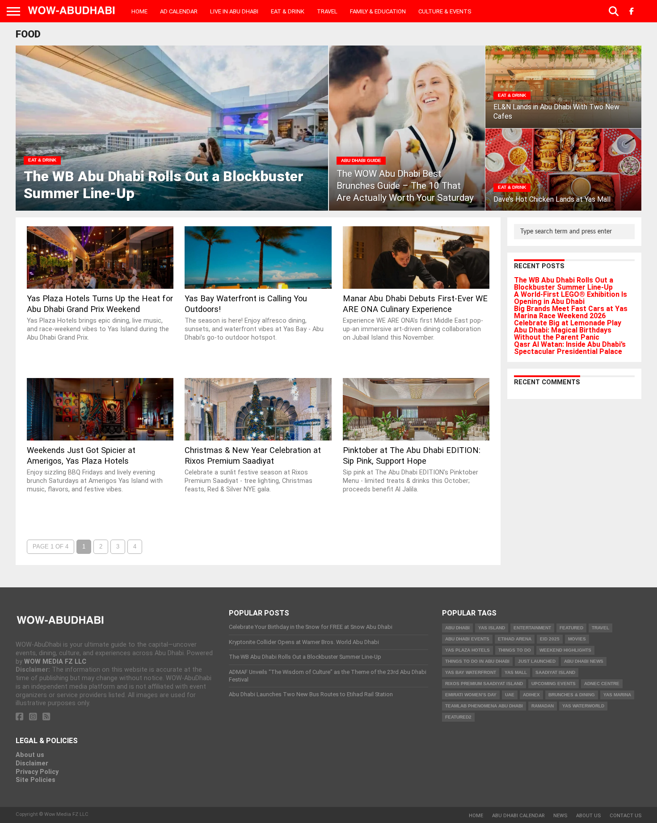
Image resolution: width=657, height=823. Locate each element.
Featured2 (458, 717)
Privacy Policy (37, 772)
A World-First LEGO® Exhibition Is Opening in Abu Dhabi (570, 298)
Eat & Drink (287, 11)
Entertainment (532, 627)
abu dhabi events (467, 638)
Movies (577, 638)
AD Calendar (179, 11)
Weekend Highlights (565, 650)
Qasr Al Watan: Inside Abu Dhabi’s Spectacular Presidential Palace (570, 348)
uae (509, 694)
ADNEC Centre (601, 683)
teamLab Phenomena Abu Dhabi (484, 705)
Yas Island (491, 627)
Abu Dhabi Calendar (518, 816)
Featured (571, 627)
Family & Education (378, 11)
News (560, 816)
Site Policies (35, 780)
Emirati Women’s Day (471, 694)
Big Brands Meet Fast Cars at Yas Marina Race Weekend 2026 (571, 312)
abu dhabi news (583, 661)
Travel (327, 11)
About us (30, 755)
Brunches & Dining (571, 694)
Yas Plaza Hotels (467, 650)
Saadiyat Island (555, 672)
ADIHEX (531, 694)
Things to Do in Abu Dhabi (477, 661)
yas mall (516, 672)
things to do (514, 650)
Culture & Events (445, 11)
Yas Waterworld (583, 705)
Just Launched (537, 661)
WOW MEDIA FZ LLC (55, 661)
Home (139, 11)
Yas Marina (617, 694)
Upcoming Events (553, 683)
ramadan (542, 705)
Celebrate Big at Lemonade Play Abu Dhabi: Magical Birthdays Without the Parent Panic (567, 330)
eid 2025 (550, 638)
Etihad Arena (514, 638)
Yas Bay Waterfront (470, 672)
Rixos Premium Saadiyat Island (484, 683)
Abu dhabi (457, 627)
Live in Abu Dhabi (234, 11)
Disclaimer (32, 763)
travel (600, 627)
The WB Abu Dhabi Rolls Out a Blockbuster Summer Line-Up (563, 283)
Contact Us (625, 816)
